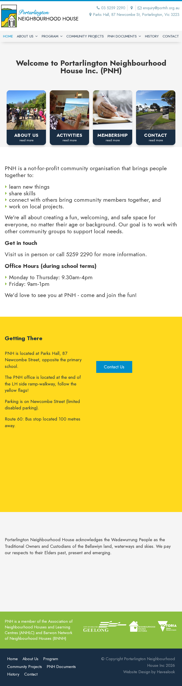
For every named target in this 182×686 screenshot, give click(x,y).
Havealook (166, 672)
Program (50, 36)
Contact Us (114, 367)
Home (8, 36)
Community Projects (85, 36)
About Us (25, 36)
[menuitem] (12, 659)
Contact (171, 36)
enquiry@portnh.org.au (161, 8)
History (152, 36)
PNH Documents (122, 36)
